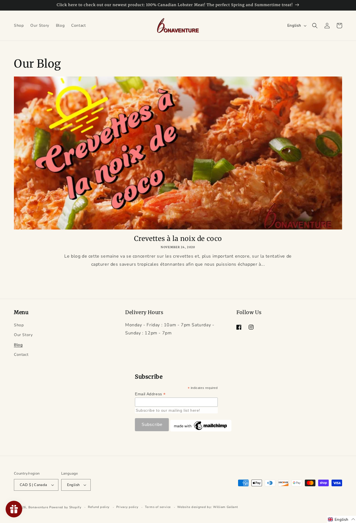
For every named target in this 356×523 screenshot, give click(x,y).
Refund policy (99, 507)
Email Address (150, 394)
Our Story (23, 334)
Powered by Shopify (65, 507)
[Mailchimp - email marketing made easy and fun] (200, 430)
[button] (315, 25)
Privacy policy (127, 507)
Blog (18, 344)
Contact (21, 354)
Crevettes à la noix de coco (178, 238)
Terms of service (158, 507)
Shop (19, 325)
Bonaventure (38, 507)
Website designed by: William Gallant (207, 507)
